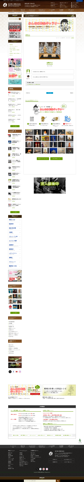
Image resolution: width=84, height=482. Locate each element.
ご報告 (11, 51)
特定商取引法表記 (58, 435)
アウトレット (10, 467)
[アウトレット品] (15, 281)
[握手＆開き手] (10, 291)
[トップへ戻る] (80, 440)
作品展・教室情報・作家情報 (14, 49)
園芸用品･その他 (11, 468)
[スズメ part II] (15, 291)
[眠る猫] (69, 132)
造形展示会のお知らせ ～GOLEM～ (14, 116)
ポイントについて (33, 435)
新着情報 (11, 44)
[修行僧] (19, 291)
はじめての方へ (32, 10)
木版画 (9, 457)
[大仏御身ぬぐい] (69, 151)
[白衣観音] (19, 307)
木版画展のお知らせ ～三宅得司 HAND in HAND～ (14, 120)
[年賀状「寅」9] (45, 138)
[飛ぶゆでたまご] (61, 151)
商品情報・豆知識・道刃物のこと (15, 53)
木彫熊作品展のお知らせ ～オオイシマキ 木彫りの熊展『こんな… (14, 94)
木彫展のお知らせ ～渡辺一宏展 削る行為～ (14, 111)
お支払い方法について (41, 435)
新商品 (9, 465)
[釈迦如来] (45, 151)
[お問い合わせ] (15, 361)
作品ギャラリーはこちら (43, 158)
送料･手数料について (24, 435)
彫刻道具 (9, 454)
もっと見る (15, 126)
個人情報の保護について (67, 435)
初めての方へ (11, 344)
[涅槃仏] (37, 151)
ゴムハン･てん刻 (11, 458)
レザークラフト (10, 464)
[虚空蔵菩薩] (29, 144)
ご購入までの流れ (16, 435)
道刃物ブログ (11, 329)
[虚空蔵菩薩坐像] (19, 296)
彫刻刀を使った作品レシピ (14, 333)
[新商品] (15, 275)
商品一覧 (23, 10)
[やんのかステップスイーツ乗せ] (10, 296)
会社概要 (61, 10)
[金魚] (29, 151)
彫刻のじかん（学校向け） (14, 334)
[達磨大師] (45, 132)
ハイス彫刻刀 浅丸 (37, 84)
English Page (11, 336)
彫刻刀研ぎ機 (10, 455)
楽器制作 (9, 461)
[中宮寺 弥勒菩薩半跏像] (37, 132)
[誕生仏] (53, 144)
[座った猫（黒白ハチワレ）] (37, 138)
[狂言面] (19, 301)
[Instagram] (19, 371)
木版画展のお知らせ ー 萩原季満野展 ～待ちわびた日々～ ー (14, 100)
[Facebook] (13, 371)
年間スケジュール (12, 328)
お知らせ (11, 55)
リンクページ (21, 455)
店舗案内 (20, 452)
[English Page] (15, 367)
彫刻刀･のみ (10, 452)
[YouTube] (16, 371)
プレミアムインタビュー (14, 46)
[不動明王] (37, 144)
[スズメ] (61, 132)
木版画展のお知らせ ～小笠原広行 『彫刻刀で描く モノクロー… (15, 105)
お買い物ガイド (42, 10)
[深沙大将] (10, 301)
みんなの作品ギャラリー (13, 331)
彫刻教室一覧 (11, 326)
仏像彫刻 (72, 37)
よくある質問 (52, 10)
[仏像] (61, 138)
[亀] (45, 144)
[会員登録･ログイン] (15, 38)
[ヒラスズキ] (15, 307)
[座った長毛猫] (69, 138)
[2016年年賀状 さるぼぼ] (10, 307)
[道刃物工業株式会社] (12, 4)
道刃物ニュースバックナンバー (14, 349)
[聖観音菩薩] (61, 144)
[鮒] (29, 138)
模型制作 (9, 462)
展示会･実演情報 (12, 48)
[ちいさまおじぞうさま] (69, 144)
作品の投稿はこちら (56, 158)
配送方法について (50, 435)
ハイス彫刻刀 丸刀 (30, 84)
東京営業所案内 (12, 321)
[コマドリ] (29, 132)
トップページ (13, 10)
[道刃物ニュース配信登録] (15, 84)
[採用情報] (50, 185)
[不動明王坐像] (15, 296)
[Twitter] (10, 371)
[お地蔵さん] (53, 132)
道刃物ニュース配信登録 (13, 348)
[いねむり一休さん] (53, 151)
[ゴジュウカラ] (15, 301)
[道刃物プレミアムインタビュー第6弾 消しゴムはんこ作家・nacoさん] (15, 71)
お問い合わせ (71, 10)
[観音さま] (53, 138)
